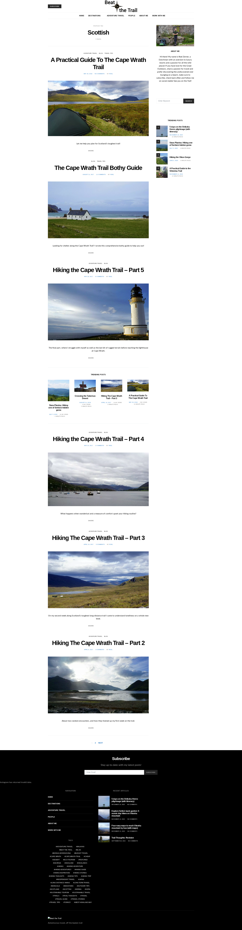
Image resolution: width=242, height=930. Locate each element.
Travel (84, 896)
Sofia (88, 889)
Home (81, 16)
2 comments (99, 445)
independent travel (66, 879)
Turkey (67, 902)
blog (79, 850)
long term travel (82, 883)
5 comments (100, 544)
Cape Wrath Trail (72, 856)
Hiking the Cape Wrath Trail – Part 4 (98, 439)
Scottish (67, 889)
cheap (87, 856)
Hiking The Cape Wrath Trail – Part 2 (98, 643)
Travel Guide (61, 899)
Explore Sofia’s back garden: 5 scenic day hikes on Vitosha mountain (125, 813)
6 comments (99, 276)
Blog (101, 53)
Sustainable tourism (60, 892)
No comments (99, 73)
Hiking (60, 866)
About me (143, 16)
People (131, 16)
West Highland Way (83, 902)
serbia (78, 889)
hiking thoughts (57, 876)
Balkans (80, 847)
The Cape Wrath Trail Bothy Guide (98, 167)
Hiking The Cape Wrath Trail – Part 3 (98, 537)
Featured (83, 860)
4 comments (100, 649)
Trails (56, 896)
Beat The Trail (66, 850)
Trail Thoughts (70, 896)
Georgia (57, 863)
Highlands (82, 863)
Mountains (68, 886)
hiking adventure (75, 866)
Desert (56, 860)
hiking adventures (63, 869)
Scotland (55, 889)
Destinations (94, 16)
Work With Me (158, 16)
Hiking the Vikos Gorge (180, 157)
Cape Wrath (56, 856)
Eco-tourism (69, 860)
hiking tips (73, 876)
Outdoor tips (83, 886)
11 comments (101, 174)
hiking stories (80, 873)
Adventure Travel (115, 16)
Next (100, 743)
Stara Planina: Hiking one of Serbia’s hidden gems (58, 407)
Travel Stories (78, 899)
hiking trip (86, 876)
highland (69, 863)
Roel (111, 73)
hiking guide (80, 869)
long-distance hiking (60, 883)
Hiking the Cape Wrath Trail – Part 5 (98, 270)
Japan (81, 879)
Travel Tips (108, 53)
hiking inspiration (62, 873)
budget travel (81, 853)
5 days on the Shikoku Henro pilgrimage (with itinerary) (180, 129)
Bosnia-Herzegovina (62, 853)
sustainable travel (81, 892)
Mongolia (56, 886)
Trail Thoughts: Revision (123, 838)
